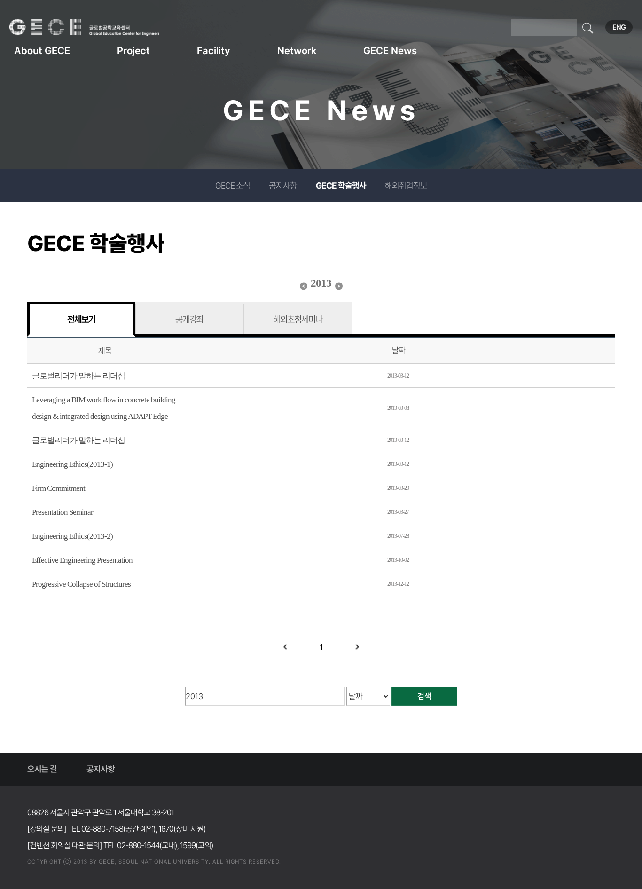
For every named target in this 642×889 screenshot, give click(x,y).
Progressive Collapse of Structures (81, 584)
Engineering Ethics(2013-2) (72, 536)
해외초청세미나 (297, 319)
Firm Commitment (58, 488)
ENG (619, 27)
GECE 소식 (232, 185)
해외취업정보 (406, 185)
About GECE (42, 50)
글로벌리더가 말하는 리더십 (78, 375)
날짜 (398, 350)
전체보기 (81, 319)
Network (296, 50)
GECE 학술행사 (341, 185)
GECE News (390, 50)
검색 (424, 696)
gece (96, 27)
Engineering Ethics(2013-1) (72, 464)
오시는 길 (42, 769)
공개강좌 (189, 319)
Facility (213, 50)
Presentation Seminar (62, 512)
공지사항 (283, 185)
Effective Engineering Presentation (82, 560)
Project (133, 50)
